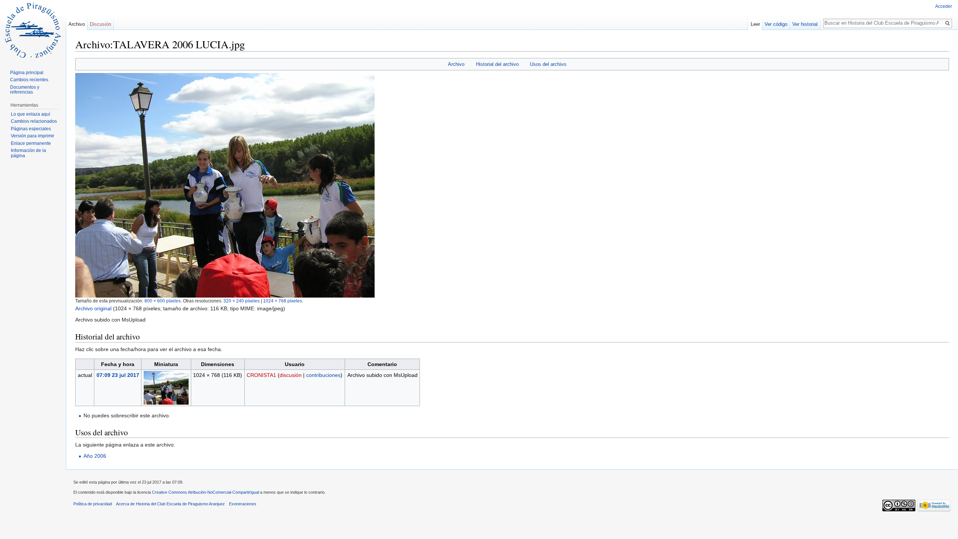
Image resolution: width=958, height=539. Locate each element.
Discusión (100, 24)
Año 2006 (94, 456)
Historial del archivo (497, 64)
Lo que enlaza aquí (30, 114)
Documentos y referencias (24, 90)
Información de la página (28, 153)
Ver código (776, 24)
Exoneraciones (242, 504)
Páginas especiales (31, 128)
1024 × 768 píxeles (282, 300)
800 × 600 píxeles (162, 300)
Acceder (943, 6)
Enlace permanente (31, 143)
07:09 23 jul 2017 (118, 375)
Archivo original (93, 308)
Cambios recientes (29, 79)
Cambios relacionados (34, 121)
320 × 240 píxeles (241, 300)
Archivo (456, 64)
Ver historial (805, 24)
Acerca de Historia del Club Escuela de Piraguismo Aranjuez (170, 504)
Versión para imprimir (32, 135)
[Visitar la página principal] (33, 30)
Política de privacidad (92, 504)
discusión (291, 375)
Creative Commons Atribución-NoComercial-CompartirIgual (205, 492)
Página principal (26, 72)
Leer (755, 24)
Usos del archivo (548, 64)
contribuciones (323, 375)
